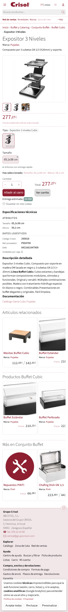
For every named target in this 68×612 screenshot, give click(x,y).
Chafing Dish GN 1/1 (51, 485)
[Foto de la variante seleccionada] (6, 107)
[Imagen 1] (16, 107)
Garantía (8, 578)
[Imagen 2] (25, 107)
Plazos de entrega (33, 574)
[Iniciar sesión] (63, 5)
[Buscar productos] (63, 12)
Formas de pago (40, 570)
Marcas (33, 19)
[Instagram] (64, 508)
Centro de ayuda (12, 555)
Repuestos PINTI (13, 485)
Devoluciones (51, 574)
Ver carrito (42, 193)
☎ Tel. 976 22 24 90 (14, 532)
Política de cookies (13, 599)
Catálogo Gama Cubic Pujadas (18, 302)
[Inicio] (20, 4)
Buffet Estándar (48, 353)
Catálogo (8, 546)
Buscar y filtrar (31, 555)
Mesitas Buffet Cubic (16, 353)
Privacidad (28, 599)
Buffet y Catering (20, 27)
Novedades (23, 19)
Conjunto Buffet (41, 27)
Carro (15, 560)
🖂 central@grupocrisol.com (18, 536)
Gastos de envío (12, 574)
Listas (46, 4)
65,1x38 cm (10, 159)
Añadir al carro (13, 192)
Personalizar (49, 605)
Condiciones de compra (16, 570)
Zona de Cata (44, 19)
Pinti (12, 489)
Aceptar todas (13, 605)
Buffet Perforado (49, 417)
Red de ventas (9, 19)
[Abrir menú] (5, 5)
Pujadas (14, 45)
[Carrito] (55, 5)
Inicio (5, 27)
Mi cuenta (24, 560)
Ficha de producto (52, 555)
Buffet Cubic (58, 27)
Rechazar (32, 605)
